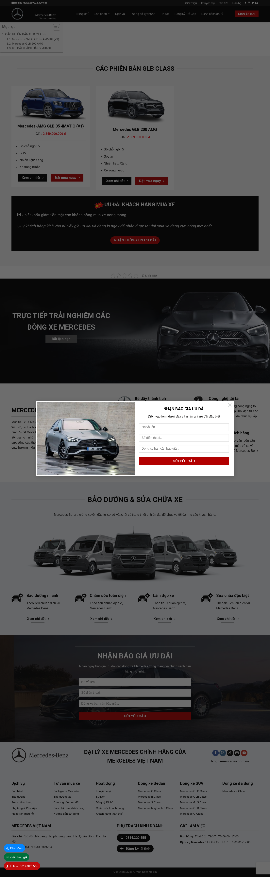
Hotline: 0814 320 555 (23, 866)
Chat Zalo (16, 848)
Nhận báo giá (17, 857)
